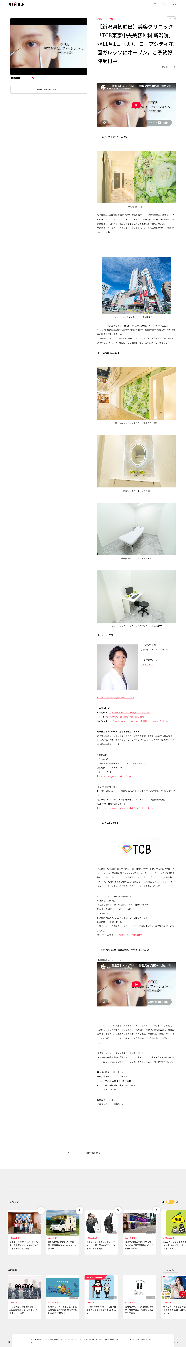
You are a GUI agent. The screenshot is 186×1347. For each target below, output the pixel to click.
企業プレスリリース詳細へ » (110, 1104)
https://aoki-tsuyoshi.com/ (129, 934)
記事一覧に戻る (93, 1152)
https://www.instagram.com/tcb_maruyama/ (129, 712)
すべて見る (171, 1270)
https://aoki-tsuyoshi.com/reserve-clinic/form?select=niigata (125, 807)
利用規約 (142, 1339)
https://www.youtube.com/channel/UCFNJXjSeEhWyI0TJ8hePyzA (137, 720)
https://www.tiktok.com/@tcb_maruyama (125, 716)
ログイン (173, 4)
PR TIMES (110, 1099)
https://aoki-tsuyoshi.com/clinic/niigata (114, 776)
